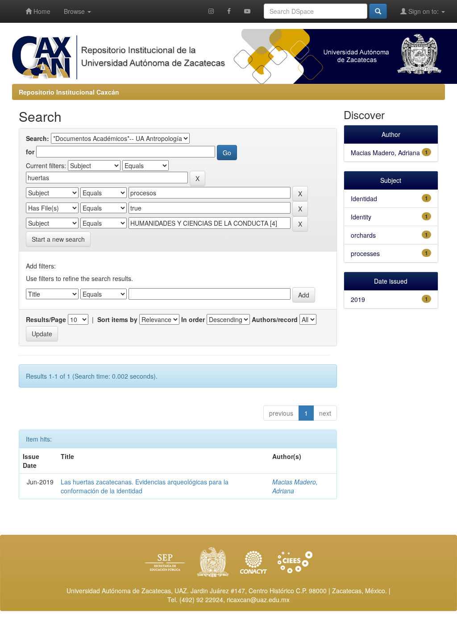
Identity (361, 216)
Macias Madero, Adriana (385, 152)
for (30, 151)
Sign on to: (423, 11)
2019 (358, 299)
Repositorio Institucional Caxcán (69, 91)
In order (193, 319)
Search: (37, 138)
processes (365, 253)
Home (41, 11)
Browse (75, 11)
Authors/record (275, 319)
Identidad (364, 198)
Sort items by (117, 319)
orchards (363, 235)
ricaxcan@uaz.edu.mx (258, 599)
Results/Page (46, 319)
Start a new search (58, 239)
